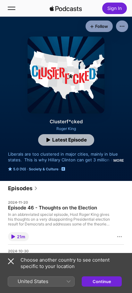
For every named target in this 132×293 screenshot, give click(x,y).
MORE (118, 160)
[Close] (11, 261)
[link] (23, 188)
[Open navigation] (11, 8)
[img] (66, 8)
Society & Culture (44, 169)
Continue (102, 281)
